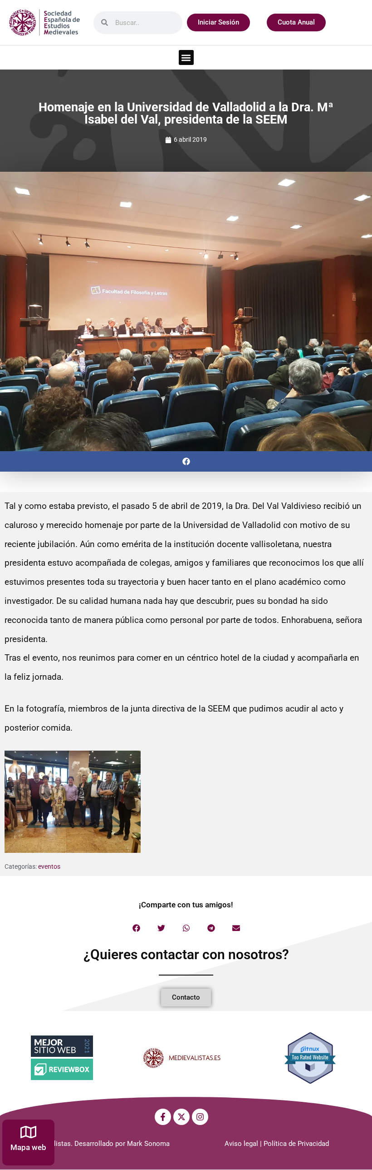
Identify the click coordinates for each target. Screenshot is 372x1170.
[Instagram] (200, 1117)
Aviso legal (241, 1144)
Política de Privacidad (296, 1144)
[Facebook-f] (163, 1117)
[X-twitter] (181, 1117)
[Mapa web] (28, 1132)
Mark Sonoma (148, 1144)
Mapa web (28, 1147)
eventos (49, 866)
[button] (186, 57)
